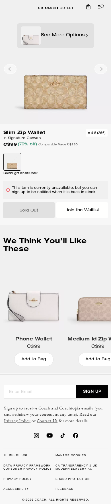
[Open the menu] (99, 7)
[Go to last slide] (10, 69)
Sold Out (29, 211)
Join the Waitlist (82, 210)
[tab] (56, 8)
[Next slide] (101, 69)
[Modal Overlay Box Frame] (55, 440)
